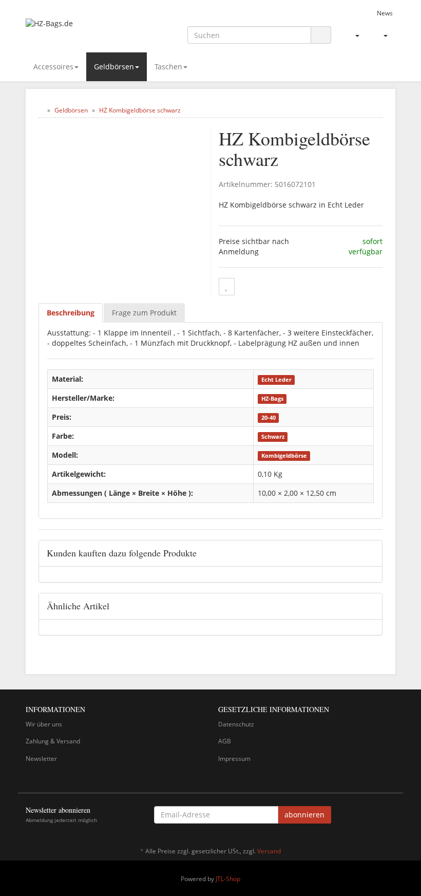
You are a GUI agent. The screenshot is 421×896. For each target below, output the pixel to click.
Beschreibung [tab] (70, 313)
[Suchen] (320, 35)
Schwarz (272, 436)
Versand (269, 851)
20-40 (268, 417)
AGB (224, 741)
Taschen (168, 66)
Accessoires (53, 66)
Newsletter (41, 758)
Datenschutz (236, 724)
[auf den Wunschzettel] (227, 286)
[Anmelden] (353, 35)
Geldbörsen (114, 66)
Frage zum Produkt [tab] (144, 313)
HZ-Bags (272, 398)
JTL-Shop (228, 878)
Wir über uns (44, 724)
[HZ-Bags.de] (82, 28)
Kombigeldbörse (284, 455)
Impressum (234, 758)
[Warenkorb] (381, 35)
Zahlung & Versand (53, 741)
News (385, 13)
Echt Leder (276, 379)
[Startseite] (41, 110)
